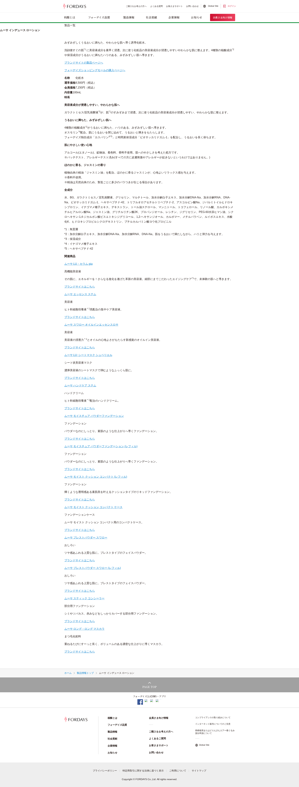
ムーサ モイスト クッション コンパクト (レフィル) (95, 476)
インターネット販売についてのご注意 (212, 724)
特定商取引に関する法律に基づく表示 (143, 770)
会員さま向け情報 (222, 17)
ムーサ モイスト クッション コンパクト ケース (93, 507)
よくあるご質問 (157, 738)
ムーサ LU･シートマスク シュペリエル (88, 355)
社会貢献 (151, 17)
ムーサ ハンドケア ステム (80, 385)
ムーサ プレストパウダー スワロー (85, 537)
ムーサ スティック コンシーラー (84, 598)
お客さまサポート (174, 6)
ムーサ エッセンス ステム (80, 294)
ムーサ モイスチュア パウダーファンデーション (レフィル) (100, 446)
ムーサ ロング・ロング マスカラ (84, 628)
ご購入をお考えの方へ (136, 6)
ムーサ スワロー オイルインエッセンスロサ (91, 324)
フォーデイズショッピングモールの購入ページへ (94, 70)
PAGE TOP (149, 687)
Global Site (213, 6)
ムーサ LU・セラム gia (78, 263)
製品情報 (128, 17)
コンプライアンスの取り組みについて (212, 717)
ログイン (232, 6)
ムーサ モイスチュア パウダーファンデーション (94, 415)
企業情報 (173, 17)
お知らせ (196, 17)
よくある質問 (156, 6)
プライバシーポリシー (105, 770)
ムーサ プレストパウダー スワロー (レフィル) (92, 567)
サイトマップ (199, 770)
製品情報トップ (85, 673)
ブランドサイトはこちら (79, 286)
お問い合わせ (192, 6)
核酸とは (69, 17)
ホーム (68, 673)
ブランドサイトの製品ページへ (83, 62)
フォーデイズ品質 (99, 17)
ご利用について (177, 770)
